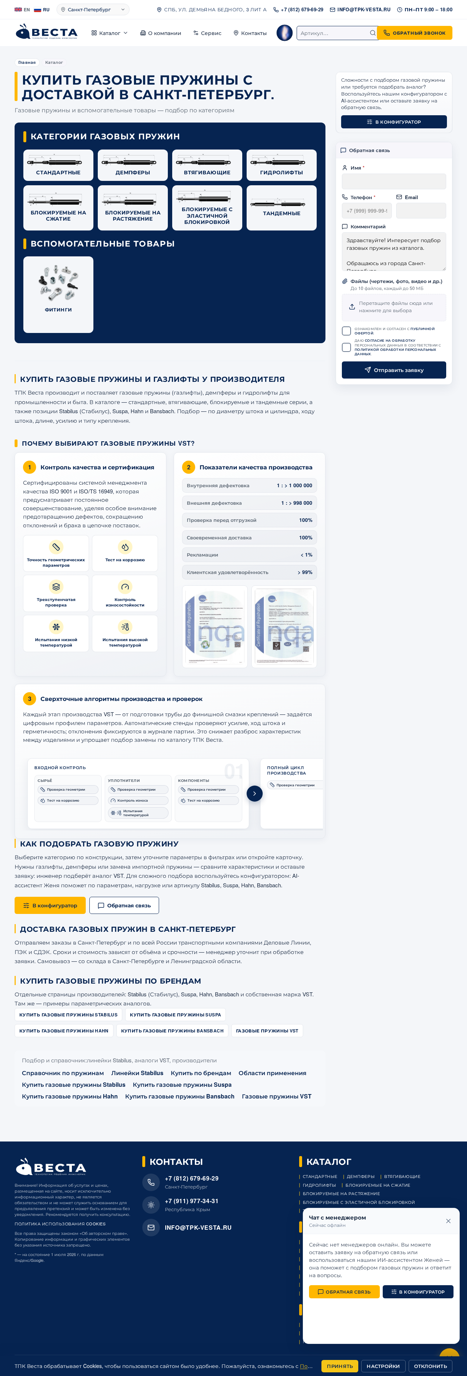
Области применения (272, 1073)
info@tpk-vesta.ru (363, 9)
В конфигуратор (398, 122)
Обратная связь (348, 1291)
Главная (27, 62)
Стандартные (320, 1176)
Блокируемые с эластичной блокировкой (359, 1202)
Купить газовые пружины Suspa (175, 1014)
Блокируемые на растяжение (341, 1193)
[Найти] (373, 33)
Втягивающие (402, 1176)
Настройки (383, 1366)
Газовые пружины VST (267, 1030)
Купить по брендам (201, 1073)
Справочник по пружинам (63, 1073)
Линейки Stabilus (137, 1073)
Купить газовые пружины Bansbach (172, 1030)
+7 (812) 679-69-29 (302, 9)
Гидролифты (319, 1185)
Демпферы (361, 1176)
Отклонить (430, 1366)
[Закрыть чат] (448, 1221)
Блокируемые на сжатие (378, 1185)
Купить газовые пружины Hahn (64, 1030)
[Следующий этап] (255, 794)
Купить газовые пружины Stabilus (68, 1014)
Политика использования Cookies (60, 1223)
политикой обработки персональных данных (395, 351)
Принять (340, 1366)
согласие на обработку (390, 340)
